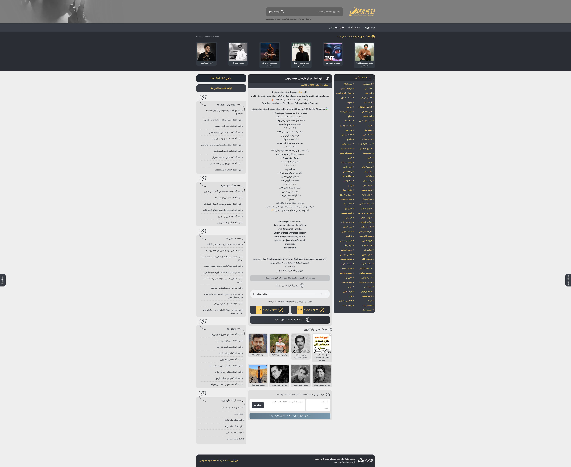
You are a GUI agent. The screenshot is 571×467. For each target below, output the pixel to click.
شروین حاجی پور (365, 213)
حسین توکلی (347, 144)
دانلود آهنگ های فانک (234, 420)
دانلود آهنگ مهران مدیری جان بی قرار (226, 334)
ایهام (350, 116)
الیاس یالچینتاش (365, 107)
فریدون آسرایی (346, 240)
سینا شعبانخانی (365, 203)
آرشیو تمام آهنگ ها (221, 78)
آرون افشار (348, 84)
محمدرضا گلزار (366, 268)
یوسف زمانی (367, 310)
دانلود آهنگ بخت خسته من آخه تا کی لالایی (223, 120)
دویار (350, 157)
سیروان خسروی (345, 194)
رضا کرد (369, 176)
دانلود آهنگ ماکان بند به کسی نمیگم (227, 384)
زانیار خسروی (366, 190)
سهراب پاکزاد (367, 194)
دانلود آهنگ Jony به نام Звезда (229, 170)
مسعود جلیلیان (365, 273)
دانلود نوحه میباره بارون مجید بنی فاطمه (225, 244)
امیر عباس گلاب (346, 111)
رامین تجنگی (366, 167)
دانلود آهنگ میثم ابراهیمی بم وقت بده (226, 365)
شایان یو (348, 208)
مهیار (350, 286)
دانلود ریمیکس (336, 27)
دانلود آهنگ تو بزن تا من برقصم (229, 126)
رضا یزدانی (348, 180)
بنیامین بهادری (346, 125)
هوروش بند (367, 305)
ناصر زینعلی (367, 296)
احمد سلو (368, 102)
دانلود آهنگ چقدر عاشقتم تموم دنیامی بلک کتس (221, 145)
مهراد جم (368, 286)
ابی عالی (368, 93)
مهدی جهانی (347, 282)
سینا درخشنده (346, 199)
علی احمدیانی (346, 222)
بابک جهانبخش (365, 120)
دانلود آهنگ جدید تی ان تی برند (229, 197)
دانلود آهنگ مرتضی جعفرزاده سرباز (227, 157)
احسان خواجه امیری (344, 93)
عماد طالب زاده (366, 236)
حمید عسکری (346, 148)
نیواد (370, 300)
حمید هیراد (367, 153)
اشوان (349, 102)
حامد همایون (366, 139)
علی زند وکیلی (366, 227)
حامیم (349, 139)
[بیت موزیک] (362, 11)
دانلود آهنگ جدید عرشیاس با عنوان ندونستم (223, 204)
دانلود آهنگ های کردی (234, 426)
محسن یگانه (367, 259)
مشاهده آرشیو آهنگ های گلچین (290, 319)
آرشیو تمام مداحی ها (221, 88)
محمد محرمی (346, 263)
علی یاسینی (347, 227)
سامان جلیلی (347, 190)
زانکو (350, 185)
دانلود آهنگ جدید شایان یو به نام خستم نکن (223, 210)
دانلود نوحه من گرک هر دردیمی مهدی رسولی (223, 266)
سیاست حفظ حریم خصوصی (211, 460)
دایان (370, 157)
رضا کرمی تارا (347, 176)
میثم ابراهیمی (366, 291)
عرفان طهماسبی (365, 222)
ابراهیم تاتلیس (346, 88)
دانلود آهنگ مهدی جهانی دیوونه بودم (226, 132)
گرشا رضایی (347, 245)
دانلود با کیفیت (308, 309)
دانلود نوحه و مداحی (235, 432)
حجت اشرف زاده (365, 144)
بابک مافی (348, 120)
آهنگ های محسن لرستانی (233, 407)
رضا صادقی (347, 171)
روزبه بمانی (367, 185)
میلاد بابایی (347, 291)
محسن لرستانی (346, 254)
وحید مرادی (347, 305)
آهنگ (300, 92)
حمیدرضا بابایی (345, 153)
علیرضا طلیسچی (365, 231)
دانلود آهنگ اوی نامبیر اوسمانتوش (228, 151)
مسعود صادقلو (346, 273)
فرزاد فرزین (367, 240)
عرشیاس (349, 217)
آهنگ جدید (239, 414)
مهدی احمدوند (365, 282)
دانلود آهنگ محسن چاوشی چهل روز (227, 138)
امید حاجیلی (367, 111)
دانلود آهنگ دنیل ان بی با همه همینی (226, 163)
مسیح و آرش (366, 277)
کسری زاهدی (367, 245)
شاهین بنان (347, 203)
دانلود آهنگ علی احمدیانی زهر (230, 347)
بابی (370, 125)
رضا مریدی (367, 180)
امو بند (349, 107)
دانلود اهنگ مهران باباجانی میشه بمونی (304, 78)
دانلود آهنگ (354, 27)
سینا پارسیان (367, 199)
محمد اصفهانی (346, 259)
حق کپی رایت (232, 460)
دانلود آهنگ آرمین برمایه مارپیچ (229, 378)
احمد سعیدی (346, 97)
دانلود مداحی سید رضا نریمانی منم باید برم (224, 250)
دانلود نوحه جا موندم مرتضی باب (228, 303)
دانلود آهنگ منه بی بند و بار (230, 216)
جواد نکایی (367, 134)
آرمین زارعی (367, 84)
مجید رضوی (367, 254)
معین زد (348, 277)
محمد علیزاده (366, 263)
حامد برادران (347, 134)
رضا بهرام (368, 171)
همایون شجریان (345, 300)
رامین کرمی (347, 167)
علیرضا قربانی (346, 231)
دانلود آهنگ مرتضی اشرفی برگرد (229, 372)
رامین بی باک (346, 162)
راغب (370, 162)
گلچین (301, 278)
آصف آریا (368, 88)
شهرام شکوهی (366, 217)
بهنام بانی (368, 130)
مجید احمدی (346, 250)
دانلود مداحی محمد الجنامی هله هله (227, 288)
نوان (350, 296)
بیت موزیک (369, 27)
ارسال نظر (258, 405)
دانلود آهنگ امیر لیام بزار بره (231, 353)
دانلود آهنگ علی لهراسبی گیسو (229, 340)
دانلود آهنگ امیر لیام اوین (231, 359)
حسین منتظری (366, 148)
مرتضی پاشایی (346, 268)
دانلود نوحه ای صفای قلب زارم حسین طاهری (223, 272)
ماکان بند (368, 250)
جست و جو (274, 11)
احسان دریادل (366, 97)
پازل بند (349, 130)
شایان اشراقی (366, 208)
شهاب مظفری (346, 213)
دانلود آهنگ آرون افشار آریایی (230, 222)
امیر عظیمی (367, 116)
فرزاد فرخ (348, 236)
